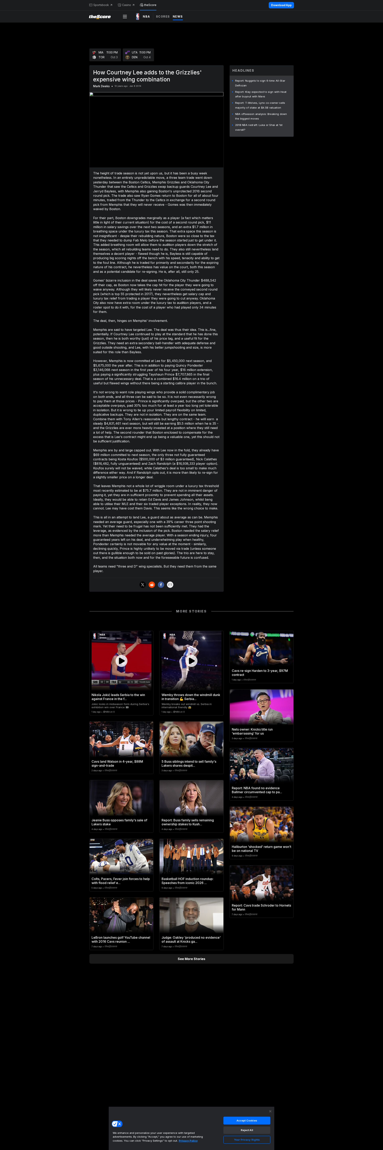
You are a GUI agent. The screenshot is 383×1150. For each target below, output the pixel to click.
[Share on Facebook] (161, 584)
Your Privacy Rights (247, 1139)
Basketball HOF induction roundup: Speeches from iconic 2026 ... (187, 881)
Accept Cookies (247, 1120)
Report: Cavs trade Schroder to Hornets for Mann (261, 907)
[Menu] (124, 17)
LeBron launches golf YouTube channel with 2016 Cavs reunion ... (121, 939)
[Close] (270, 1111)
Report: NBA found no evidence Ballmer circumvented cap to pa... (257, 790)
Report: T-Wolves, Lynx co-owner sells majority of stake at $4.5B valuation (260, 105)
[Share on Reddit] (152, 584)
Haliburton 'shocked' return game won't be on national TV (261, 849)
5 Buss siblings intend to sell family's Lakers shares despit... (189, 763)
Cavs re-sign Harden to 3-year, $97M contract (260, 673)
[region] (191, 1128)
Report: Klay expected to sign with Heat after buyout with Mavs (261, 94)
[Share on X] (142, 584)
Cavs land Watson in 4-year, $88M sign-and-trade (117, 763)
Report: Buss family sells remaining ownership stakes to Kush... (188, 822)
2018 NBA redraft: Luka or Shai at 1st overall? (259, 127)
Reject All (247, 1130)
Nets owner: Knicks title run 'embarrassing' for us (252, 731)
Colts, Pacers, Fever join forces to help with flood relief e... (121, 881)
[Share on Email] (170, 584)
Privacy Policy (188, 1140)
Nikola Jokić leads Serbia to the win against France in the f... (118, 697)
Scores (163, 16)
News (178, 16)
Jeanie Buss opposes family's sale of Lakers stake (119, 822)
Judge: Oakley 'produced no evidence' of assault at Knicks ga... (191, 939)
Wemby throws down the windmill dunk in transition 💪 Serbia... (191, 697)
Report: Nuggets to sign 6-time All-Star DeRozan (260, 83)
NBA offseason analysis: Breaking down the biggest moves (261, 116)
